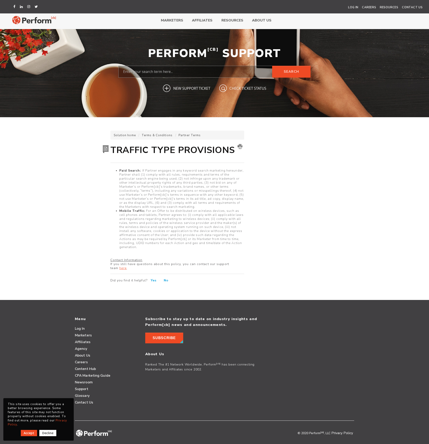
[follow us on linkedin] (22, 6)
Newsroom (84, 382)
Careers (369, 7)
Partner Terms (190, 135)
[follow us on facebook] (15, 6)
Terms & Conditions (157, 135)
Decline (47, 433)
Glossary (82, 395)
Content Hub (85, 368)
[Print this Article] (240, 146)
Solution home (125, 135)
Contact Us (412, 7)
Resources (389, 7)
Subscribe (164, 338)
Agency (81, 348)
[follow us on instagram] (29, 6)
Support (81, 389)
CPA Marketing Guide (92, 375)
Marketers (172, 20)
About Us (261, 20)
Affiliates (202, 20)
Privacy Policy (342, 433)
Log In (353, 7)
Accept (29, 433)
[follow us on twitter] (37, 6)
